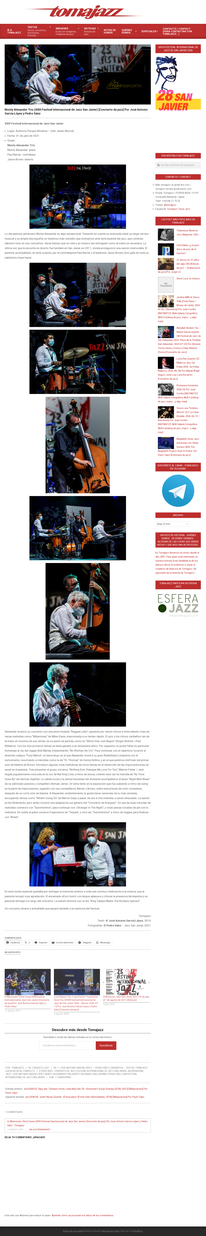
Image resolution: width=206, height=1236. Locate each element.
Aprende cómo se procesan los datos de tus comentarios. (83, 1215)
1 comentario (63, 1077)
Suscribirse (106, 1045)
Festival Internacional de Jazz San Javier (101, 1071)
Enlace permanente (39, 1129)
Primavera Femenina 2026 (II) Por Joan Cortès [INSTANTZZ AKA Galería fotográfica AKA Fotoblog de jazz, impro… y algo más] (178, 393)
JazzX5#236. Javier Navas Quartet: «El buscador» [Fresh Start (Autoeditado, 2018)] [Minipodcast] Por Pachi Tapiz (84, 1096)
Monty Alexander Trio (58, 1074)
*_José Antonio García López (75, 1067)
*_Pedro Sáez (101, 1067)
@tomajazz (170, 205)
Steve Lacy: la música (188, 278)
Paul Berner (100, 1074)
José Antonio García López (28, 1074)
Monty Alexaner (82, 1074)
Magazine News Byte (111, 1230)
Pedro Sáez (115, 1074)
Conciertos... (117, 1067)
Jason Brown (135, 1071)
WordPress (137, 1230)
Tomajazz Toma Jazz (178, 209)
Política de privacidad (73, 1230)
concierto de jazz (65, 1071)
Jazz (8, 1074)
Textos (130, 1067)
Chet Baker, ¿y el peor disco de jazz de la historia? (188, 249)
